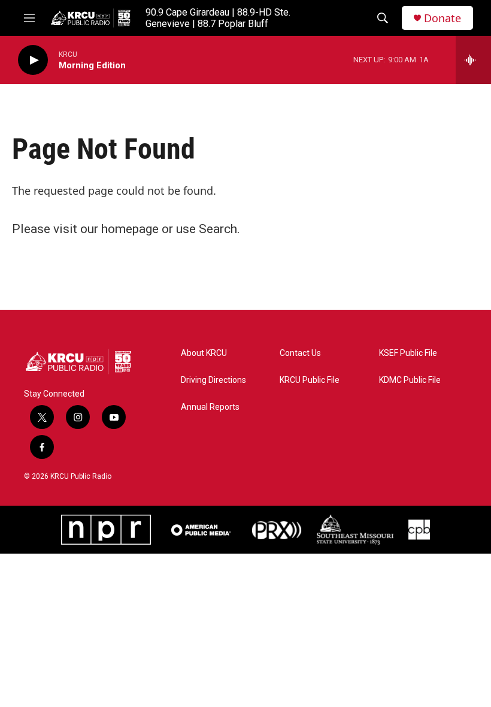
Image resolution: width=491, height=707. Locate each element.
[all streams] (473, 60)
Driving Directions (213, 380)
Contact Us (300, 353)
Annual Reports (210, 407)
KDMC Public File (410, 380)
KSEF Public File (408, 353)
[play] (33, 60)
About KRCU (204, 353)
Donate (442, 18)
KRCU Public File (310, 380)
